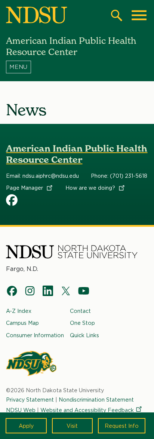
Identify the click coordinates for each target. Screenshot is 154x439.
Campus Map (22, 323)
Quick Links (84, 335)
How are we (91, 188)
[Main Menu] (139, 15)
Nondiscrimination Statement (96, 399)
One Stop (82, 323)
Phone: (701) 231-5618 (119, 176)
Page (25, 188)
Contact (80, 311)
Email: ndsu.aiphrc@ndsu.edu (42, 176)
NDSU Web (21, 410)
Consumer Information (35, 335)
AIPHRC (12, 200)
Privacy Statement (30, 399)
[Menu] (77, 67)
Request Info (122, 426)
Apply (26, 426)
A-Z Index (18, 311)
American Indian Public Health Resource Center (76, 154)
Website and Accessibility (87, 410)
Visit (72, 426)
